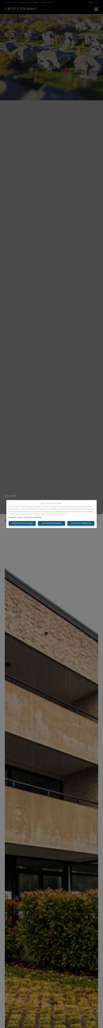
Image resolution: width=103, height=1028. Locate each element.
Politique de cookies (15, 517)
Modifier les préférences (81, 523)
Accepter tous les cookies (22, 523)
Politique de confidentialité (32, 517)
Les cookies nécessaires (51, 523)
